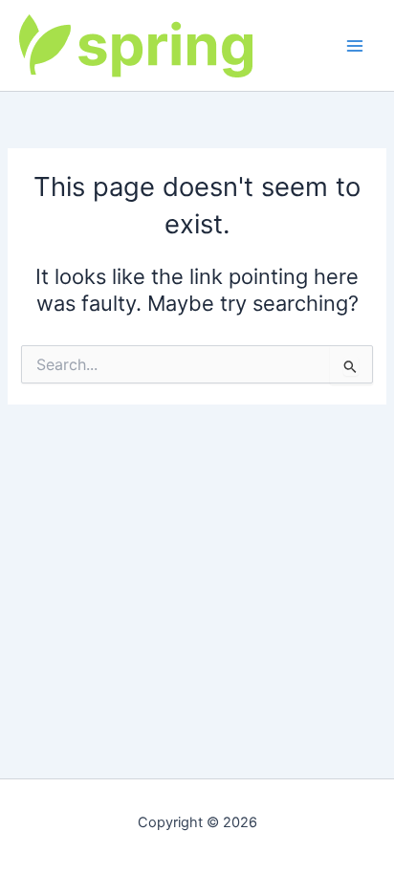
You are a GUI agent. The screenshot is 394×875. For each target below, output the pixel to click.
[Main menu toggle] (355, 46)
